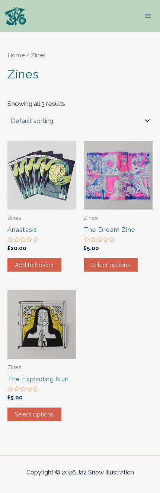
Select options (110, 265)
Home (16, 55)
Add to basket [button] (34, 265)
